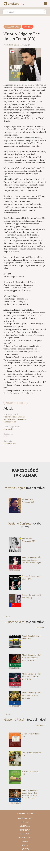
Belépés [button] (25, 849)
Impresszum (25, 830)
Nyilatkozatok (25, 838)
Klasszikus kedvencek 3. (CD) (31, 772)
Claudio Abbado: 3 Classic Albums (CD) (31, 637)
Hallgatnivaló (12, 27)
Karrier (25, 841)
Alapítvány (25, 826)
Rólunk (25, 822)
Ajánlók (28, 27)
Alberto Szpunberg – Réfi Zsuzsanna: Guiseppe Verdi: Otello (31, 676)
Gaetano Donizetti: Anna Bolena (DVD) (31, 577)
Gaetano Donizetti (20, 523)
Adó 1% (25, 845)
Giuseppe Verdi (10, 422)
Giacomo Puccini (19, 419)
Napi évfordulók (25, 818)
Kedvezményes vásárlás (15, 403)
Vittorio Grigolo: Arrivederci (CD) (28, 500)
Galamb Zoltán (13, 44)
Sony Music (8, 429)
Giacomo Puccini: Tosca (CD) (30, 735)
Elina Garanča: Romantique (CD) (28, 539)
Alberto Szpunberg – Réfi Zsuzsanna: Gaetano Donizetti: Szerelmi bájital (31, 560)
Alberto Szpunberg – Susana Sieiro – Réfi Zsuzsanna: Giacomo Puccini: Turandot (29, 794)
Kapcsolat (25, 834)
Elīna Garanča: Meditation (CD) (31, 753)
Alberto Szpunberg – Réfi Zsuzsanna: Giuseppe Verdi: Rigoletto (31, 657)
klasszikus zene (10, 443)
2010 (5, 436)
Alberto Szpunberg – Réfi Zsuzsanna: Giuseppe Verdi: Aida (31, 695)
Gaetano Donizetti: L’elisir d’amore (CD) (31, 596)
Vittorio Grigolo (10, 417)
